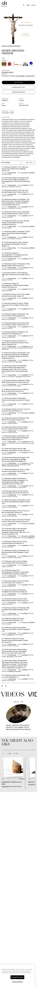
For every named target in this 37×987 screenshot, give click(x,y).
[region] (17, 975)
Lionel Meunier (30, 537)
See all (16, 702)
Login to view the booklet (11, 46)
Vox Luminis (20, 76)
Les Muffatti (30, 76)
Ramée (4, 105)
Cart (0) (33, 5)
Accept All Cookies (17, 977)
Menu (28, 5)
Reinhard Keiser (7, 72)
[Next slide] (9, 754)
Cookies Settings (17, 981)
